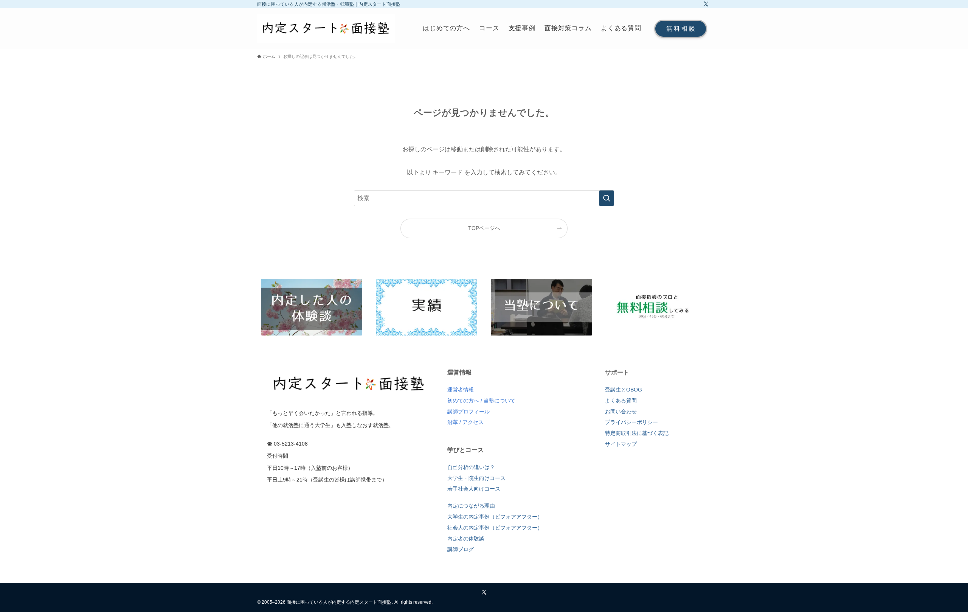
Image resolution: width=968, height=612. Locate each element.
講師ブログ (460, 549)
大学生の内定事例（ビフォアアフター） (495, 517)
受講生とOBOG (623, 390)
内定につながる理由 (471, 506)
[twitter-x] (706, 4)
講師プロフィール (468, 412)
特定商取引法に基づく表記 (637, 433)
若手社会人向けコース (473, 489)
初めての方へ (463, 401)
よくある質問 (621, 401)
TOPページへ (484, 228)
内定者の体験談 (465, 539)
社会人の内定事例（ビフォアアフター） (495, 528)
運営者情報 (460, 390)
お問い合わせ (621, 412)
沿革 (452, 422)
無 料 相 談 (680, 28)
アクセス (473, 422)
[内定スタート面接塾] (326, 28)
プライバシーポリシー (631, 422)
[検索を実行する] (606, 198)
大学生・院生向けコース (476, 478)
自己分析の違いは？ (471, 467)
